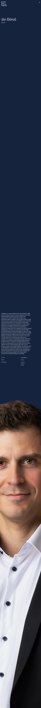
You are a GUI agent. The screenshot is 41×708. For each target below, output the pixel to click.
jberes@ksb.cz (24, 357)
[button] (39, 2)
